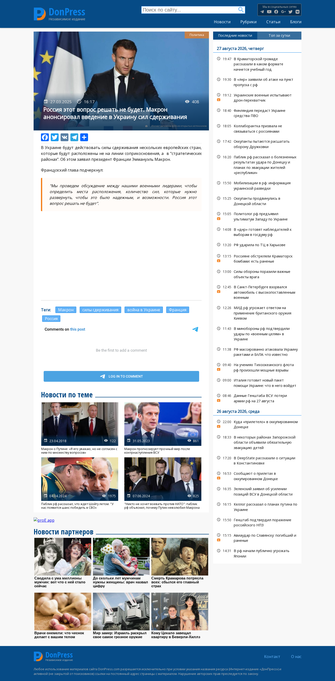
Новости (222, 21)
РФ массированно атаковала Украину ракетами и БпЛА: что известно (257, 351)
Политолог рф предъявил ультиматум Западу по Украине (257, 216)
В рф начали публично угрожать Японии (257, 553)
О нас (296, 656)
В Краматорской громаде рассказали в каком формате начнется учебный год (257, 63)
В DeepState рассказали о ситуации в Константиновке (257, 460)
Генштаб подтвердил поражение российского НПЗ (257, 522)
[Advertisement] (121, 261)
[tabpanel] (257, 302)
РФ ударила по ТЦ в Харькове (257, 245)
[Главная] (40, 14)
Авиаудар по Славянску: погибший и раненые (257, 537)
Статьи (273, 21)
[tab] (235, 35)
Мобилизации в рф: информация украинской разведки (257, 185)
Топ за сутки (279, 35)
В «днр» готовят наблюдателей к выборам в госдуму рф (257, 231)
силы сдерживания (100, 309)
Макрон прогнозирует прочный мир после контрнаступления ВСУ (163, 428)
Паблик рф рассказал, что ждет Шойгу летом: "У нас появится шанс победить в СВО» (79, 483)
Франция (177, 309)
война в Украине (143, 309)
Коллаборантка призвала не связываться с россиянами (257, 128)
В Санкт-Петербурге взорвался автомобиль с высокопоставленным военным (257, 291)
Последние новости (235, 35)
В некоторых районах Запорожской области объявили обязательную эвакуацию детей (257, 442)
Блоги (295, 21)
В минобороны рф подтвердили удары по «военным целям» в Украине (257, 333)
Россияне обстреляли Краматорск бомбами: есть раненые (257, 258)
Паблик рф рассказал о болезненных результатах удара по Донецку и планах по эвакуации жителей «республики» (257, 164)
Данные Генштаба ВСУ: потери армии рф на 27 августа (257, 398)
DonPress (67, 12)
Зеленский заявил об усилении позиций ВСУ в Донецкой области (257, 491)
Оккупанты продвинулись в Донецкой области (257, 200)
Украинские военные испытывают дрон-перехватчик (257, 97)
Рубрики (248, 21)
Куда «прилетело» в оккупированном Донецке (257, 424)
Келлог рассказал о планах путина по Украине (257, 506)
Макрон (66, 309)
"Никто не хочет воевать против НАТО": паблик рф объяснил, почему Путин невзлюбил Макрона (163, 483)
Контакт (272, 656)
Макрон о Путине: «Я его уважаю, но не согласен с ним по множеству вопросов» (79, 428)
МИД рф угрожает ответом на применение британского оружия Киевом (257, 312)
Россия (51, 318)
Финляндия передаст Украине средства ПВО (257, 112)
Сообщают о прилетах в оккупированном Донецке (257, 475)
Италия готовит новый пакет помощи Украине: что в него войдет (257, 382)
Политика (197, 35)
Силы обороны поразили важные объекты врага (257, 273)
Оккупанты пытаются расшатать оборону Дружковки (257, 143)
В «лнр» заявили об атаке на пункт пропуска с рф (257, 81)
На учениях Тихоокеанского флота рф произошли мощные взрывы (257, 367)
